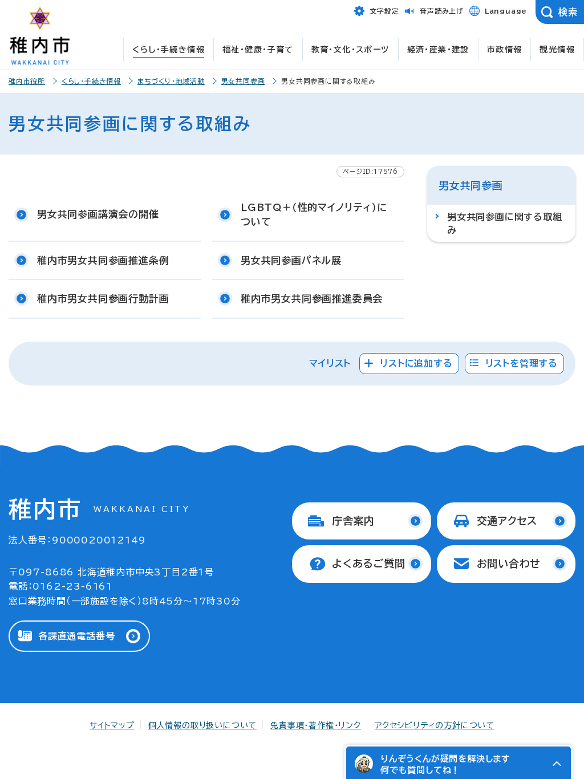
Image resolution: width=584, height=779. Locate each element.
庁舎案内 (353, 521)
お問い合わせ (509, 563)
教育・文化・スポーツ (350, 50)
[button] (556, 763)
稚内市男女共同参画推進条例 (103, 260)
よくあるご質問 (368, 563)
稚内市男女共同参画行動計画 (103, 298)
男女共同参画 (243, 81)
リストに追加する (416, 363)
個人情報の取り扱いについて (202, 725)
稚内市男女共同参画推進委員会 (312, 298)
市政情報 (504, 50)
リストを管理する (521, 363)
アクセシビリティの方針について (434, 725)
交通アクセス (507, 521)
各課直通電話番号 (76, 635)
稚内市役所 (27, 81)
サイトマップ (112, 725)
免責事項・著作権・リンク (315, 725)
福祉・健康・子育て (258, 50)
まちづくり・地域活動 (171, 81)
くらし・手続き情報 (168, 50)
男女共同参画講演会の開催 (98, 214)
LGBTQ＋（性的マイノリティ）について (314, 214)
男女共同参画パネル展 (291, 260)
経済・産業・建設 (438, 50)
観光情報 (557, 50)
